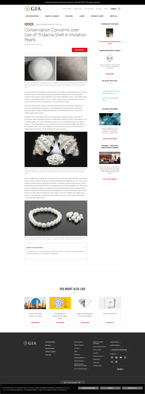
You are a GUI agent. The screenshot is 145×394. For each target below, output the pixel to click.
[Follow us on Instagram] (112, 357)
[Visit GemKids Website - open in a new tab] (120, 369)
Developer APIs (97, 365)
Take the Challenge (110, 139)
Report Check (67, 9)
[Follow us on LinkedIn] (116, 357)
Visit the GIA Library (110, 179)
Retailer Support (78, 345)
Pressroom (77, 354)
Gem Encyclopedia (50, 342)
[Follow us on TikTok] (116, 362)
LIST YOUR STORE (89, 9)
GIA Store (99, 9)
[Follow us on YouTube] (121, 357)
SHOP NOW (109, 323)
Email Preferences (114, 342)
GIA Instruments (78, 342)
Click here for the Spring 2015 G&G (109, 43)
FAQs (75, 351)
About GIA (48, 354)
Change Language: (73, 382)
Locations (95, 353)
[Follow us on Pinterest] (112, 362)
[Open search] (119, 9)
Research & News (49, 348)
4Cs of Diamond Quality (80, 369)
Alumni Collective (79, 361)
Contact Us (96, 362)
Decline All (132, 388)
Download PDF (79, 50)
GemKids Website (79, 357)
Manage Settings (88, 388)
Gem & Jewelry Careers (99, 346)
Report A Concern (98, 356)
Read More (110, 74)
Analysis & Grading (50, 351)
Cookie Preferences (115, 345)
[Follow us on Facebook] (125, 357)
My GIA (106, 9)
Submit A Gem (77, 9)
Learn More (35, 323)
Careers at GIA (97, 350)
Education (48, 345)
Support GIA (96, 359)
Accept (110, 388)
